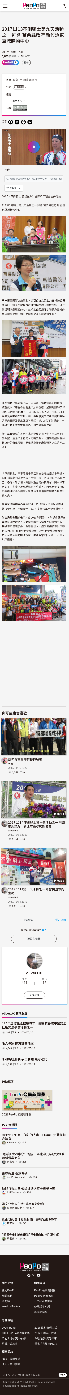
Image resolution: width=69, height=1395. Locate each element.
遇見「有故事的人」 (46, 1343)
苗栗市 (33, 80)
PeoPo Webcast (16, 1177)
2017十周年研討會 (45, 1333)
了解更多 (34, 995)
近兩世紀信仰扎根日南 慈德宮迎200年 (29, 1219)
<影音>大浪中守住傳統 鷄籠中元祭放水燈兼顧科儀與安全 (33, 1156)
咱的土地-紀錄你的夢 (14, 1338)
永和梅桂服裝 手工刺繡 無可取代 (24, 1059)
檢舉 (26, 62)
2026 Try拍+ (9, 1327)
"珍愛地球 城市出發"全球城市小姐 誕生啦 (30, 1234)
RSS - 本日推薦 (11, 1364)
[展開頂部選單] (64, 6)
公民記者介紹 (42, 1306)
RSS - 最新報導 (11, 1358)
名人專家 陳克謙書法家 (18, 1043)
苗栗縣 (24, 80)
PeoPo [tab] (28, 920)
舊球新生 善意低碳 (14, 1173)
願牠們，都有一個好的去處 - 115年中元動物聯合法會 (34, 1136)
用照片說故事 (10, 1343)
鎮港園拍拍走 (14, 1207)
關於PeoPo (8, 1290)
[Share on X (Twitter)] (17, 122)
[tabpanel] (34, 930)
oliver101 (13, 830)
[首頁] (34, 6)
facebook (29, 1275)
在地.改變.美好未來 (45, 1338)
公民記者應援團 (43, 1301)
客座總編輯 (40, 1312)
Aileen (10, 1142)
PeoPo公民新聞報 (44, 1290)
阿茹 (10, 763)
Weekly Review (11, 1306)
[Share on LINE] (23, 122)
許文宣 (10, 1223)
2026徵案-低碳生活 (45, 1327)
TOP (62, 1375)
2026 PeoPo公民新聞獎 (16, 1333)
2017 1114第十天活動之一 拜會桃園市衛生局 (36, 891)
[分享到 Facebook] (10, 122)
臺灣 (15, 80)
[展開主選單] (5, 6)
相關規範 (7, 1295)
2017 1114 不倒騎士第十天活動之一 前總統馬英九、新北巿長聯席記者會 (36, 824)
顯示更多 (18, 100)
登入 (44, 930)
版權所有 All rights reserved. (21, 108)
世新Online (13, 1192)
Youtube (39, 1275)
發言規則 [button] (60, 919)
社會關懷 (19, 87)
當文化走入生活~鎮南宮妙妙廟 (23, 1204)
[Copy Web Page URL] (29, 122)
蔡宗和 (10, 1161)
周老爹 (10, 1238)
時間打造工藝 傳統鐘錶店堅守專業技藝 (28, 1188)
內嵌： (8, 169)
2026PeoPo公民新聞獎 (16, 1114)
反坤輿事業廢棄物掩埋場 (25, 759)
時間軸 (6, 1301)
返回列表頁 (33, 938)
